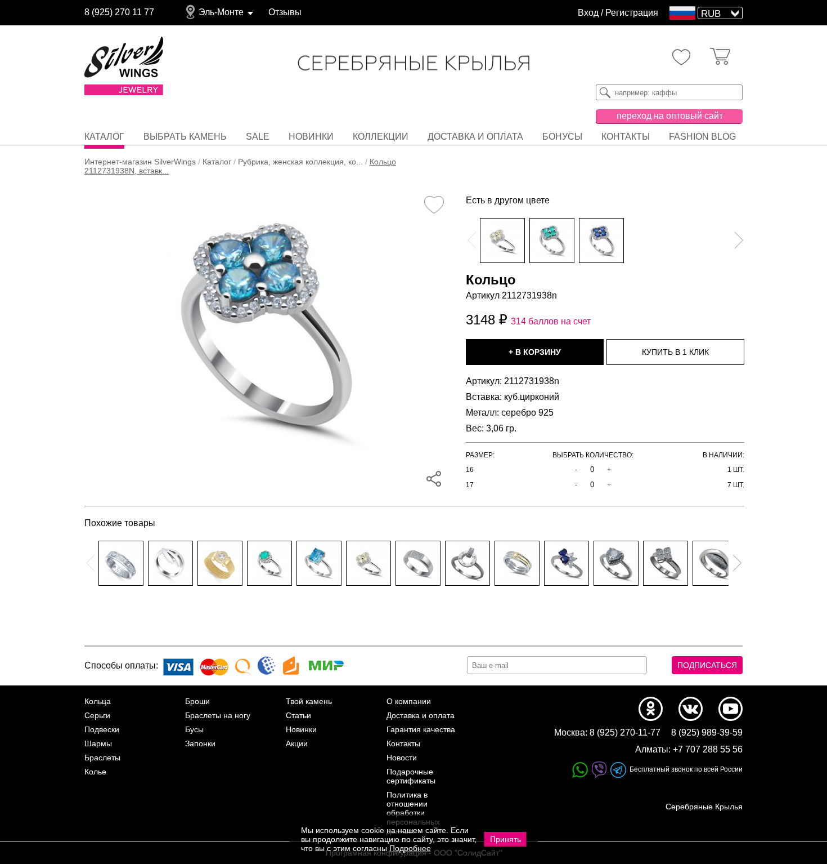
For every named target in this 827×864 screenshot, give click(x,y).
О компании (408, 701)
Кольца (97, 701)
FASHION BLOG (702, 136)
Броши (197, 701)
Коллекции (380, 136)
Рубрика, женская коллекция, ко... (300, 161)
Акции (297, 743)
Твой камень (309, 701)
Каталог (104, 136)
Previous (471, 240)
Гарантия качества (420, 729)
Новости (401, 757)
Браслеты (102, 757)
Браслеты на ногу (217, 715)
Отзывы (285, 12)
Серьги (97, 715)
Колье (95, 771)
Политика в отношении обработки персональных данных (413, 812)
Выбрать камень (185, 136)
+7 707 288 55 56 (708, 749)
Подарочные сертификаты (410, 776)
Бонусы (562, 136)
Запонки (200, 743)
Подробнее (410, 848)
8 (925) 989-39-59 (707, 732)
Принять (505, 839)
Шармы (98, 743)
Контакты (625, 136)
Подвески (101, 729)
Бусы (194, 729)
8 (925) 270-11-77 (625, 732)
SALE (257, 136)
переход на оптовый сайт (670, 116)
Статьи (298, 715)
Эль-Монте (221, 12)
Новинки (311, 136)
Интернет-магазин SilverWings (140, 161)
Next (738, 240)
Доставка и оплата (475, 136)
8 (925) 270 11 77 (119, 12)
